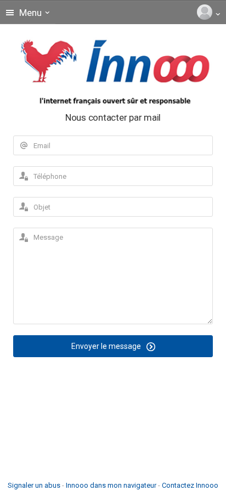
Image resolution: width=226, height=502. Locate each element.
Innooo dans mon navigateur (111, 485)
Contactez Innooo (190, 485)
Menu (29, 12)
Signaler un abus (34, 485)
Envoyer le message (107, 346)
